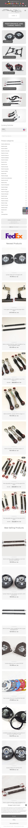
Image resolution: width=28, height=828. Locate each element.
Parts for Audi (4, 146)
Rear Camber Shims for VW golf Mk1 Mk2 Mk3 (14, 698)
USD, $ (3, 129)
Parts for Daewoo (5, 155)
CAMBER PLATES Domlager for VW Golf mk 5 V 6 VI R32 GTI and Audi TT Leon (14, 733)
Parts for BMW (4, 148)
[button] (26, 805)
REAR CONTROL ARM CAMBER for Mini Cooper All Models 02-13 (14, 629)
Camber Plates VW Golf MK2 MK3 (14, 767)
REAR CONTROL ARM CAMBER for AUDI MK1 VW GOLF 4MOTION (14, 559)
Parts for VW (4, 209)
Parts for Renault (4, 193)
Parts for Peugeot (5, 191)
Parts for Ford (4, 164)
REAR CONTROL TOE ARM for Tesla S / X (14, 448)
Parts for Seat (4, 196)
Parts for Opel (4, 189)
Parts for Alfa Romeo (5, 144)
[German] (7, 3)
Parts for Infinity (4, 171)
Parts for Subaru (4, 200)
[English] (5, 3)
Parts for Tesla (4, 203)
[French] (13, 3)
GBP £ (24, 213)
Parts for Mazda (4, 175)
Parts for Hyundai (4, 168)
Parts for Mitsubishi (5, 184)
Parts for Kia (3, 173)
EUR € (24, 208)
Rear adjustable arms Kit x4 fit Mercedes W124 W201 (14, 484)
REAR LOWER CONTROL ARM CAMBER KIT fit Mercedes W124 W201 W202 (14, 803)
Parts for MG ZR (4, 180)
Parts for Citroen (4, 153)
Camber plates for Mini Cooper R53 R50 (14, 663)
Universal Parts (4, 214)
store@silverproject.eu (14, 1)
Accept (14, 816)
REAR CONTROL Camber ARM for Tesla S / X (14, 413)
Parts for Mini (4, 182)
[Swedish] (18, 3)
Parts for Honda (4, 166)
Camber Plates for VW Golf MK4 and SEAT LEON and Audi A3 (14, 594)
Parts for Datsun (4, 159)
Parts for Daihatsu (5, 157)
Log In (15, 5)
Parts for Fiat (4, 162)
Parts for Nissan (4, 187)
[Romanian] (20, 3)
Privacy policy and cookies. (8, 826)
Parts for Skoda (4, 198)
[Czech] (16, 3)
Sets (2, 212)
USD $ (24, 210)
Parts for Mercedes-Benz (6, 178)
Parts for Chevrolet (5, 150)
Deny (14, 819)
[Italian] (11, 3)
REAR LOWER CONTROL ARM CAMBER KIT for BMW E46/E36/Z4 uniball (14, 345)
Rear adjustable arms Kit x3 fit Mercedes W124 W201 (14, 519)
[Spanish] (9, 3)
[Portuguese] (14, 3)
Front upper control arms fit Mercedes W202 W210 (14, 310)
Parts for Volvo (4, 207)
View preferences (14, 823)
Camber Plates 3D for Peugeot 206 (14, 274)
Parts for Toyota (4, 205)
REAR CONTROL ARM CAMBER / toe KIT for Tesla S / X (14, 379)
